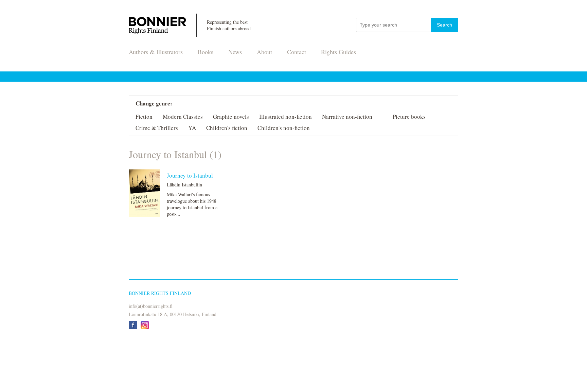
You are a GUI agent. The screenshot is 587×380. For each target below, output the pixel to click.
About (264, 52)
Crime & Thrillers (157, 128)
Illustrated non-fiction (285, 116)
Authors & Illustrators (156, 52)
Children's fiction (226, 128)
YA (192, 128)
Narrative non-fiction (347, 116)
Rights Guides (338, 52)
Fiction (144, 116)
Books (205, 52)
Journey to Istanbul (190, 175)
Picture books (409, 116)
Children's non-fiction (283, 128)
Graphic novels (231, 116)
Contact (296, 52)
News (235, 52)
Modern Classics (183, 116)
